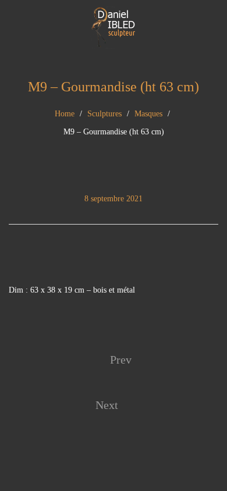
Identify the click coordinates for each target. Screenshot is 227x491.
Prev (121, 359)
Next (106, 405)
